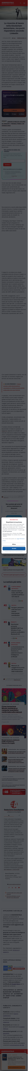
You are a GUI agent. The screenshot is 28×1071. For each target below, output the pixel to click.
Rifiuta (14, 544)
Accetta (14, 548)
